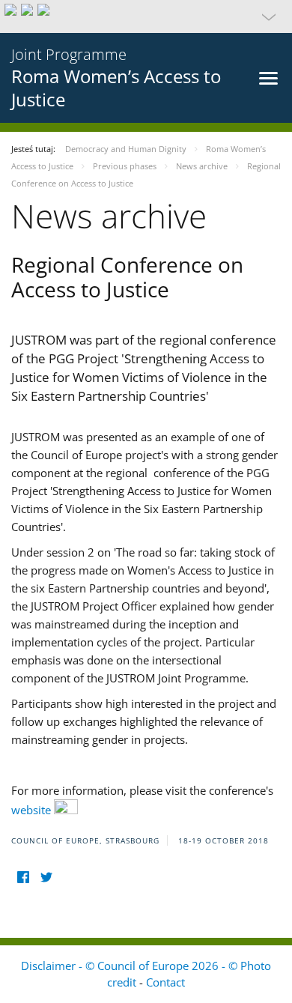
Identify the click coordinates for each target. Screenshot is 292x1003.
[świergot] (46, 877)
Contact (165, 982)
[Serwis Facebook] (22, 877)
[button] (146, 16)
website (32, 809)
